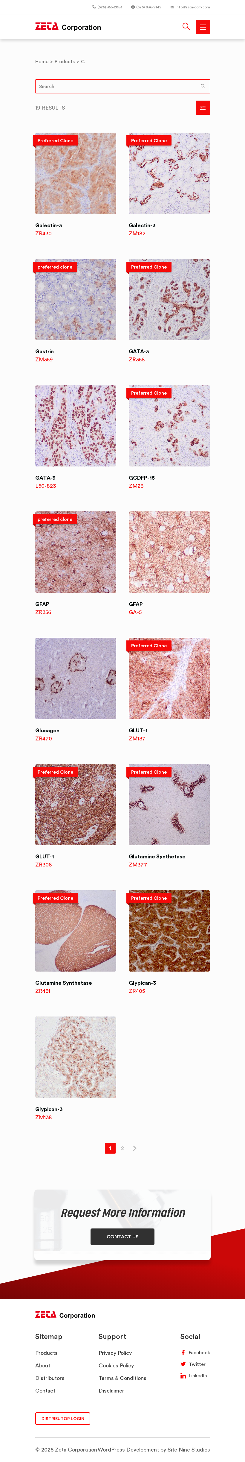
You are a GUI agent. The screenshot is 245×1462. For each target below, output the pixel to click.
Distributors (50, 1378)
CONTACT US (123, 1237)
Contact (45, 1390)
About (42, 1365)
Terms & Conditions (122, 1378)
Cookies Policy (116, 1365)
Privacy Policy (115, 1353)
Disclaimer (111, 1390)
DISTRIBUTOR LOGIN (63, 1418)
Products (46, 1353)
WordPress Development (128, 1449)
